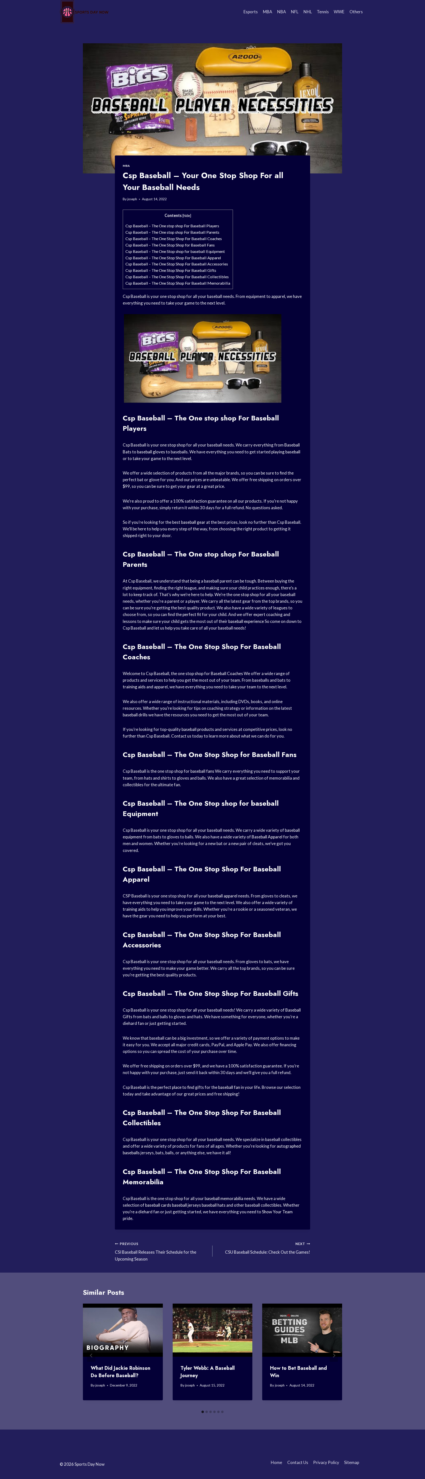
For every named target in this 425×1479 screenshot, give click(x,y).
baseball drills (135, 714)
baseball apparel (222, 895)
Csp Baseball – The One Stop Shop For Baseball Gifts (170, 270)
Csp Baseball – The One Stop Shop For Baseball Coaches (173, 238)
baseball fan (229, 1087)
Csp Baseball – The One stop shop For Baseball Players (172, 225)
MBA (267, 11)
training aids (134, 686)
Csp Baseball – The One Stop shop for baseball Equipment (175, 251)
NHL (308, 11)
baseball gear (193, 522)
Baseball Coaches (227, 673)
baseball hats (214, 1205)
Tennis (323, 11)
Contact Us (297, 1462)
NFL (294, 11)
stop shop (176, 296)
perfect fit (191, 614)
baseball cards (158, 1205)
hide (186, 216)
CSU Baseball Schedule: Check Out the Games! (267, 1248)
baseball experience (246, 621)
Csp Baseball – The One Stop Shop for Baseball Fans (170, 245)
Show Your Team (277, 1211)
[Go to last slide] (91, 1355)
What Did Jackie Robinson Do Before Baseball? (120, 1372)
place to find (183, 1087)
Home (276, 1462)
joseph (132, 199)
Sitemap (351, 1462)
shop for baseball (250, 803)
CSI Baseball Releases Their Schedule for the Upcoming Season (155, 1252)
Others (356, 11)
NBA (281, 11)
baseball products (198, 729)
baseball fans (202, 771)
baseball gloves (151, 451)
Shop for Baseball (251, 755)
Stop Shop (221, 647)
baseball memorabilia (224, 1198)
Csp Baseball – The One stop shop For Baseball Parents (172, 232)
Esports (250, 11)
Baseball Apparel (267, 836)
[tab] (202, 1412)
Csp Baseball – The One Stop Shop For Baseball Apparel (173, 257)
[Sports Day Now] (84, 12)
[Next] (334, 1355)
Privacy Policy (326, 1462)
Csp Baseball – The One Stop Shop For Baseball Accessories (176, 264)
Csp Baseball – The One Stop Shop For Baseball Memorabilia (177, 283)
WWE (339, 11)
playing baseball (285, 451)
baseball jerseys (186, 1205)
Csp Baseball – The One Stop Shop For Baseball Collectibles (177, 276)
